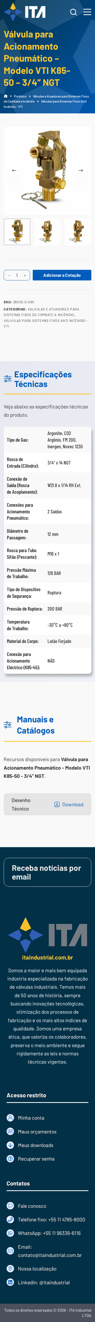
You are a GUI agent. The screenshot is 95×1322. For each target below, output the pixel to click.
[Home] (6, 96)
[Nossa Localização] (47, 1268)
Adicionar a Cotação (62, 275)
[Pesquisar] (73, 12)
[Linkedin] (47, 1282)
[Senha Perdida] (47, 1158)
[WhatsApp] (47, 1233)
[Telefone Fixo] (47, 1219)
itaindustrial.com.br (47, 957)
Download (72, 804)
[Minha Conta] (47, 1117)
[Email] (47, 1251)
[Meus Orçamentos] (47, 1131)
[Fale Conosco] (47, 1206)
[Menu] (87, 12)
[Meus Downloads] (47, 1145)
